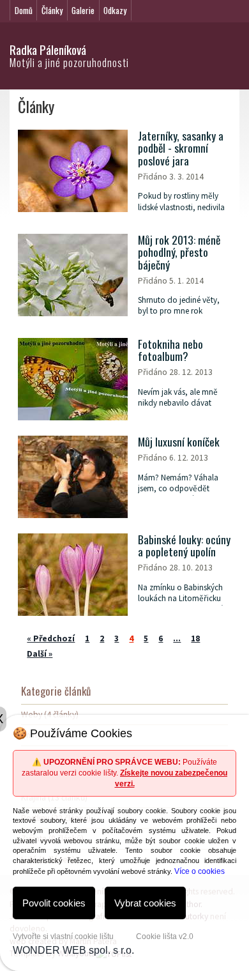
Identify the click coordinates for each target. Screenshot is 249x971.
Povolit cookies (54, 903)
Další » (39, 653)
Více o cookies (199, 871)
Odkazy (114, 10)
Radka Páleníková (48, 49)
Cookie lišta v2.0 (164, 936)
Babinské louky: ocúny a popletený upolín (184, 545)
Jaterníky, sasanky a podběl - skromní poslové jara (180, 148)
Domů (24, 10)
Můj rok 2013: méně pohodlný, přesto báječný (179, 252)
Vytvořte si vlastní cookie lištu (63, 936)
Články (52, 10)
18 (195, 638)
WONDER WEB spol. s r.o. (73, 950)
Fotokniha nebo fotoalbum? (170, 350)
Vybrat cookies (145, 903)
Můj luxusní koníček (179, 442)
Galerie (83, 10)
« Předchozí (51, 638)
